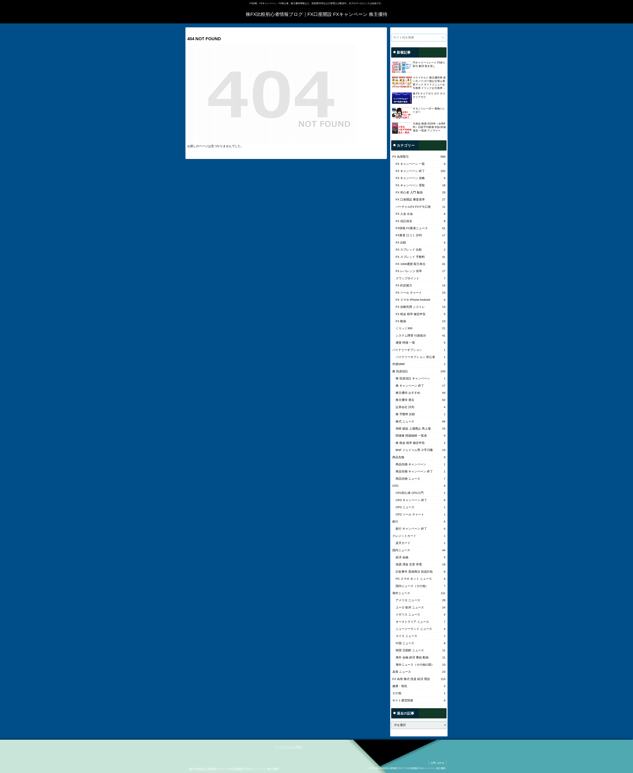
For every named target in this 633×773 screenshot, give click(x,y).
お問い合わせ (437, 762)
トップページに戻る (288, 747)
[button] (443, 37)
